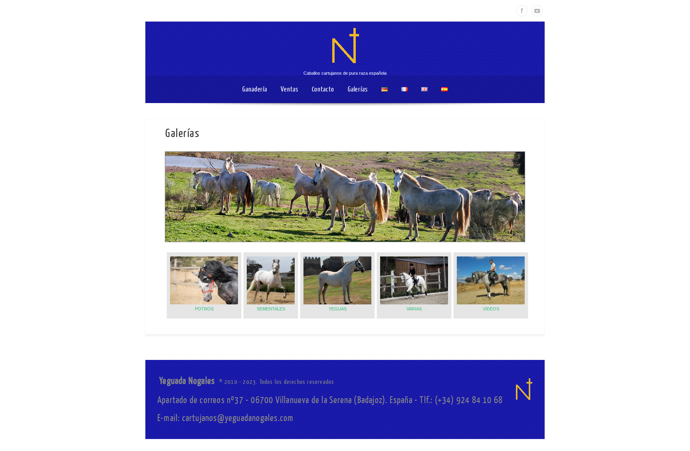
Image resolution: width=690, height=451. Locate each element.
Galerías (358, 89)
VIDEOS (491, 308)
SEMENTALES (271, 308)
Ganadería (254, 89)
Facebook (521, 10)
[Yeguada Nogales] (345, 68)
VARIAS (414, 308)
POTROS (204, 308)
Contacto (323, 89)
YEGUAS (338, 308)
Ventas (289, 89)
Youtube (537, 10)
